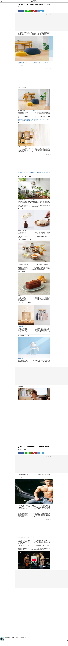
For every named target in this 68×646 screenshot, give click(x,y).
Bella (25, 65)
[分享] (21, 11)
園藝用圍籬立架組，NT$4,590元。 (28, 199)
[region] (48, 22)
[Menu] (1, 1)
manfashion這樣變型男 (34, 1)
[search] (67, 1)
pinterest (34, 11)
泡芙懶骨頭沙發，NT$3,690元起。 (28, 110)
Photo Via (35, 110)
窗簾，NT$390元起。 (25, 146)
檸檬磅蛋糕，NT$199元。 (26, 295)
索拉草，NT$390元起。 (26, 230)
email (40, 11)
